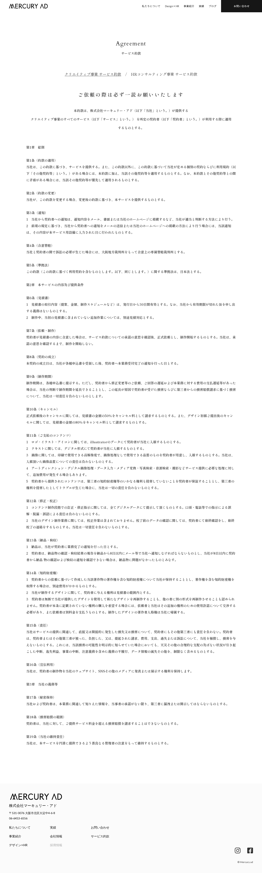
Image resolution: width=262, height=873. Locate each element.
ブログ (213, 6)
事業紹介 (189, 6)
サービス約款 (100, 836)
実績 (201, 6)
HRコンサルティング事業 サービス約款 (164, 74)
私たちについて (151, 6)
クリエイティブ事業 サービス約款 (93, 74)
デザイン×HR (18, 845)
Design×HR (172, 6)
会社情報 (56, 836)
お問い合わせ (100, 827)
